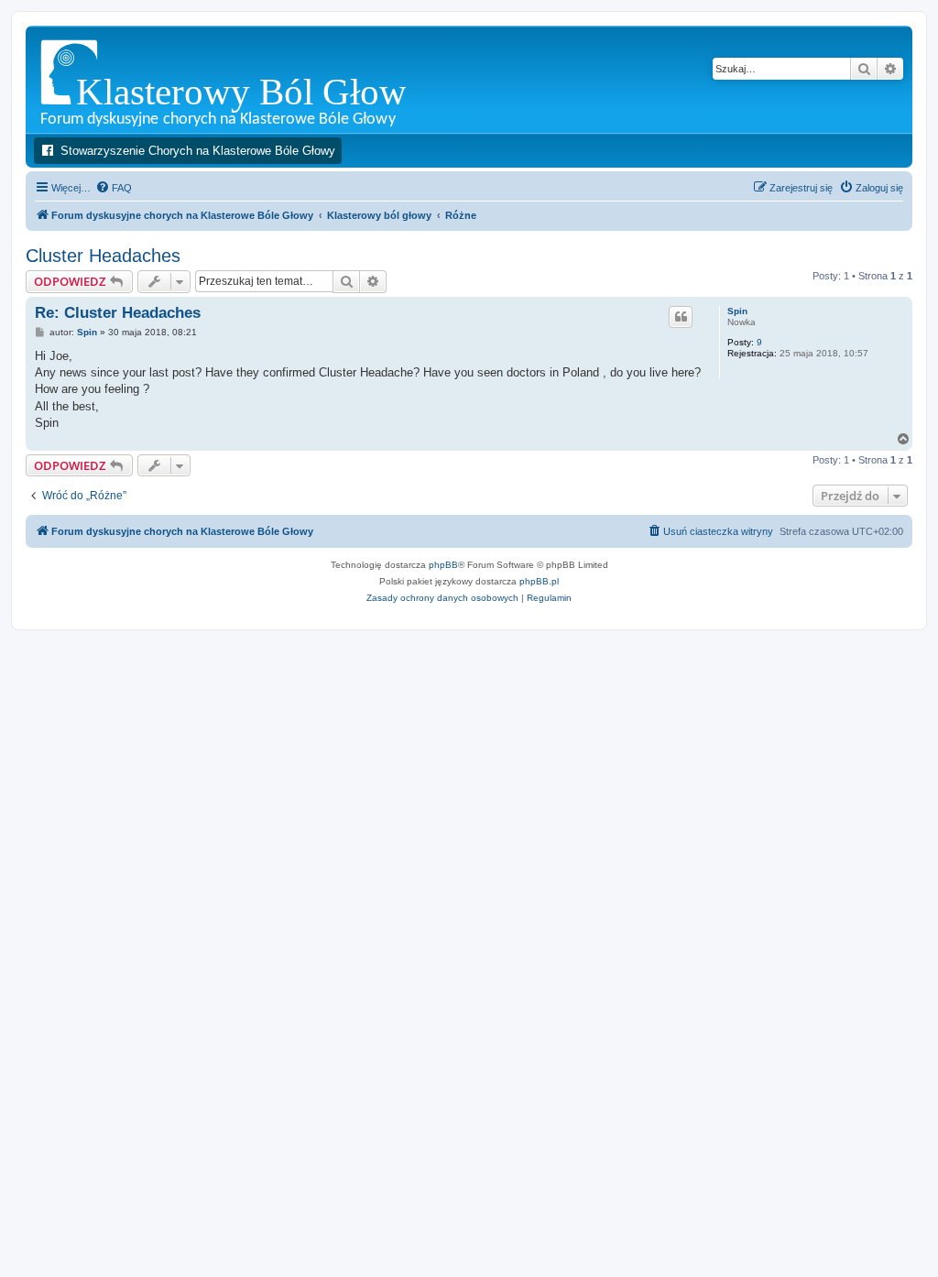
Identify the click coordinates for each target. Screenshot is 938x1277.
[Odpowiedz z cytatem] (681, 317)
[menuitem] (113, 188)
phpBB (443, 565)
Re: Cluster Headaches (118, 313)
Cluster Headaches (103, 256)
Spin (737, 311)
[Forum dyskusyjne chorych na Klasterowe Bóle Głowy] (269, 79)
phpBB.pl (539, 581)
